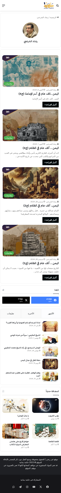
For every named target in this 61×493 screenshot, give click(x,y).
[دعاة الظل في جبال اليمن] (50, 364)
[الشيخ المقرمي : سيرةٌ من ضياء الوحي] (50, 339)
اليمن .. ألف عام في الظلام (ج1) (41, 263)
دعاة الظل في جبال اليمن (30, 360)
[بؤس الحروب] (45, 405)
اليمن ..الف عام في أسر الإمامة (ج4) (39, 94)
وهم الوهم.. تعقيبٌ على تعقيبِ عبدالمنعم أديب (23, 374)
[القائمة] (3, 6)
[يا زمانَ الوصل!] (15, 405)
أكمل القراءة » (51, 104)
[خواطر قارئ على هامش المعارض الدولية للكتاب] (15, 431)
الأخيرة (31, 313)
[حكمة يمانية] (49, 5)
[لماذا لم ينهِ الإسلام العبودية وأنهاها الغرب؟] (50, 326)
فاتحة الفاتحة (54, 441)
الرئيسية (53, 17)
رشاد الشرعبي (30, 41)
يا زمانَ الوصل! (23, 415)
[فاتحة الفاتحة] (45, 431)
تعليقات (10, 313)
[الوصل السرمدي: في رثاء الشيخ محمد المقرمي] (50, 351)
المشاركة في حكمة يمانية (31, 480)
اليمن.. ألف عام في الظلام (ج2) (41, 205)
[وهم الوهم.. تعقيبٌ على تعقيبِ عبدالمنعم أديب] (50, 376)
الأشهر (51, 313)
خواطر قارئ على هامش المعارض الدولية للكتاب (19, 443)
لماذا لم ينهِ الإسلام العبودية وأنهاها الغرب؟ (23, 322)
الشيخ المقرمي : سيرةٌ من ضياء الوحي (25, 335)
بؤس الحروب (53, 415)
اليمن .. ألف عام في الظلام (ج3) (41, 148)
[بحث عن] (57, 6)
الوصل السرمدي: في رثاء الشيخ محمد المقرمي (22, 347)
